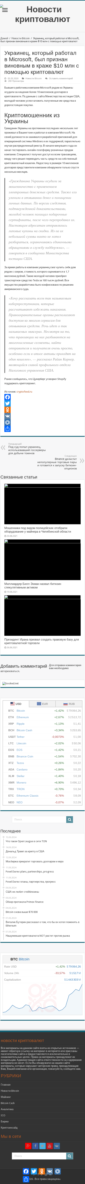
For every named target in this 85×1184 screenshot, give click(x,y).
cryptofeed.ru (24, 391)
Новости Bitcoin (20, 38)
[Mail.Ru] (42, 422)
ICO (3, 1115)
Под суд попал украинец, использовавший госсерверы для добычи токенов (27, 449)
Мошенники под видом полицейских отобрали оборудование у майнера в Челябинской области (37, 529)
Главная (5, 1084)
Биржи (4, 1121)
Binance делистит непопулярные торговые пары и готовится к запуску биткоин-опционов (57, 462)
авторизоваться (9, 671)
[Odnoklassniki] (42, 410)
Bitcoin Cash (8, 1103)
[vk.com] (57, 1146)
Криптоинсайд (9, 1127)
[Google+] (28, 1146)
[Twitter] (42, 403)
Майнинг (6, 1096)
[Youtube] (49, 1146)
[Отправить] (42, 429)
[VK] (42, 416)
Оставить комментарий (61, 78)
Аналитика (7, 1109)
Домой (4, 38)
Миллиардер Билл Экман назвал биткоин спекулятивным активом (32, 585)
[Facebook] (42, 397)
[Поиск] (69, 819)
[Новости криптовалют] (42, 13)
